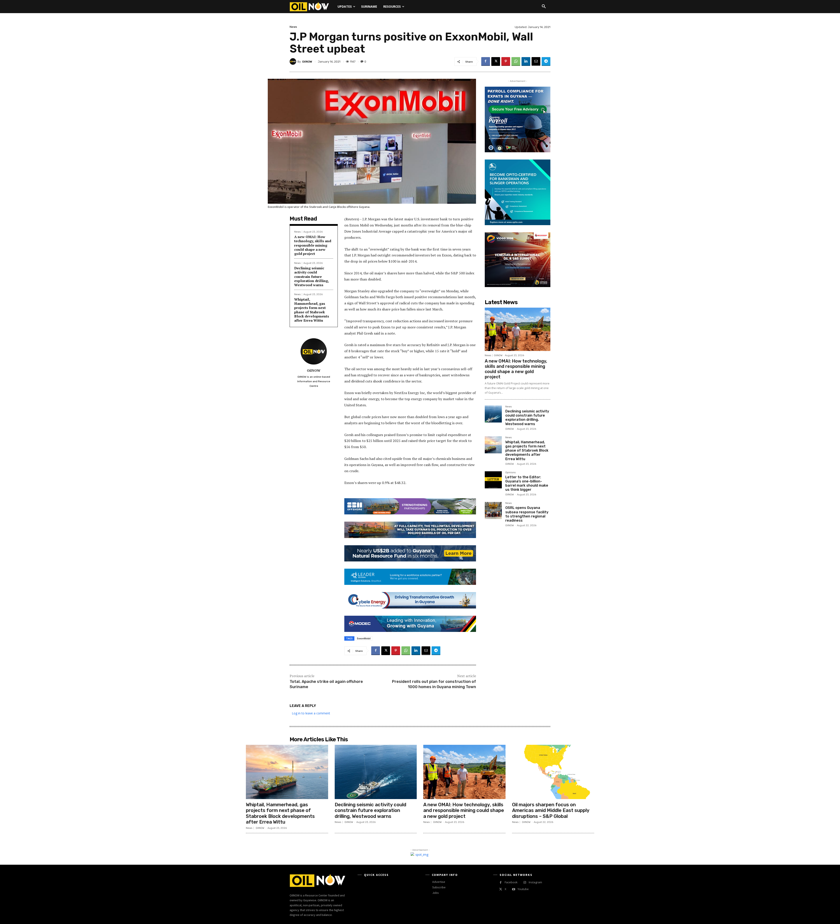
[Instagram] (524, 882)
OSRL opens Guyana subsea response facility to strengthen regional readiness (526, 514)
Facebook (511, 882)
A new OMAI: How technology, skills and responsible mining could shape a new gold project (312, 245)
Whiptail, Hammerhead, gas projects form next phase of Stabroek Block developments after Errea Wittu (311, 310)
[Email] (536, 61)
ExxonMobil (364, 638)
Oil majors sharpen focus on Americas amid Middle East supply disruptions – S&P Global (551, 810)
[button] (543, 6)
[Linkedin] (526, 61)
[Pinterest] (505, 61)
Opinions (510, 472)
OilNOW (307, 61)
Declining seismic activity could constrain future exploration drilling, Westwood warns (311, 276)
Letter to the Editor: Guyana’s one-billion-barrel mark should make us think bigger (526, 483)
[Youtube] (513, 889)
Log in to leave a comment (311, 713)
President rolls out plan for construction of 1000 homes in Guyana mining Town (434, 684)
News (293, 26)
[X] (495, 61)
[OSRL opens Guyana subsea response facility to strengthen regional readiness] (493, 510)
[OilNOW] (294, 61)
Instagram (535, 882)
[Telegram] (546, 61)
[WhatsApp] (515, 61)
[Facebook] (485, 61)
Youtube (523, 889)
